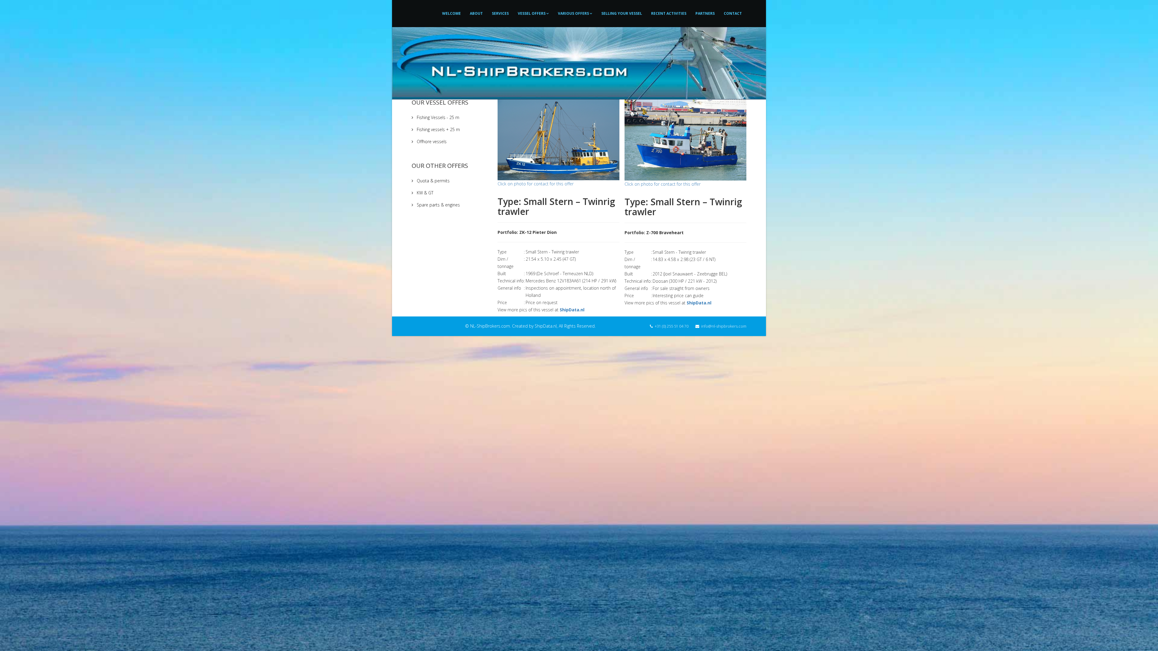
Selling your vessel (621, 13)
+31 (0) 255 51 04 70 (671, 326)
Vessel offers (532, 13)
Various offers (573, 13)
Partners (705, 13)
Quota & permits (433, 181)
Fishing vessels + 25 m (438, 129)
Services (500, 13)
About (476, 13)
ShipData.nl (572, 310)
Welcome (451, 13)
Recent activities (668, 13)
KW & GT (424, 193)
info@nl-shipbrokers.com (723, 326)
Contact (733, 13)
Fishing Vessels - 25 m (437, 117)
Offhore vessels (431, 141)
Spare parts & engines (438, 205)
